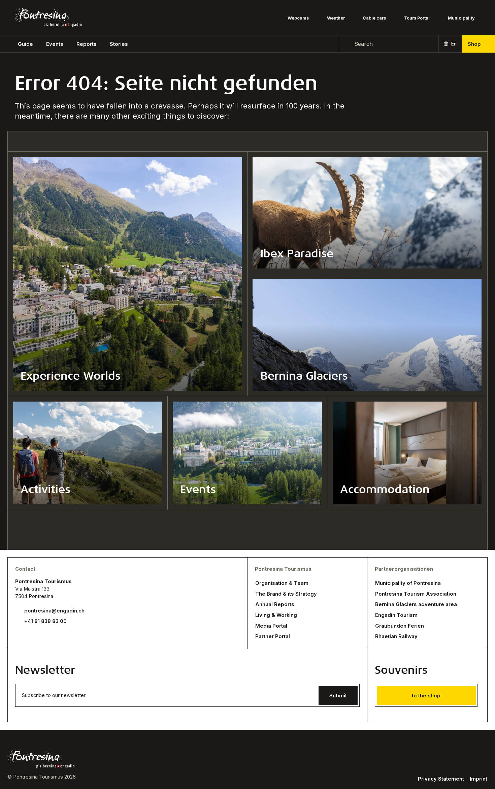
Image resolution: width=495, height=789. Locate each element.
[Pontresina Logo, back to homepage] (48, 17)
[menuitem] (55, 44)
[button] (25, 44)
